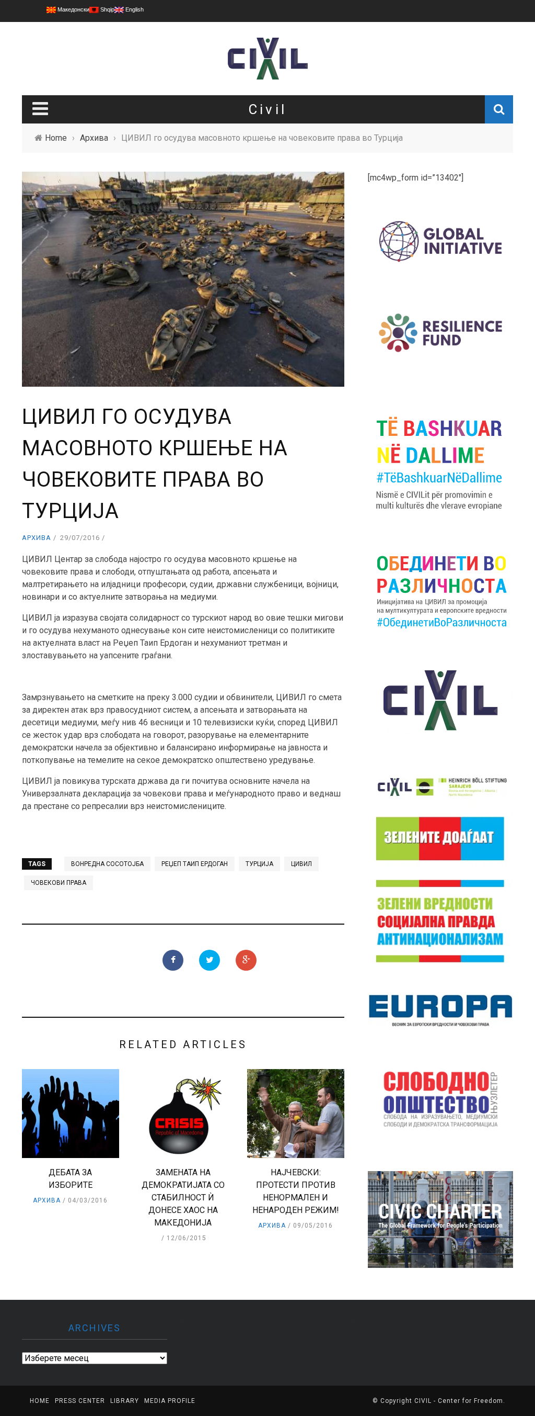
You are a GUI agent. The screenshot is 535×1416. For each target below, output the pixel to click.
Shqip (106, 9)
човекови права (58, 882)
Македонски (72, 9)
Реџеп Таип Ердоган (194, 864)
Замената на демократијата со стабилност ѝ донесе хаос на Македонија (183, 1197)
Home (40, 1400)
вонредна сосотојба (107, 864)
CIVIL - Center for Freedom (458, 1400)
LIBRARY (124, 1400)
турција (259, 864)
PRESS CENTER (80, 1400)
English (134, 9)
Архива (36, 538)
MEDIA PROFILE (169, 1400)
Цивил (301, 864)
